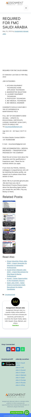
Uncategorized (10, 294)
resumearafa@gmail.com (13, 127)
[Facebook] (8, 349)
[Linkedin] (18, 349)
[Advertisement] (15, 53)
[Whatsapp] (22, 349)
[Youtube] (13, 349)
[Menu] (26, 8)
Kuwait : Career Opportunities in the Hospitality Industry (17, 280)
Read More (15, 325)
